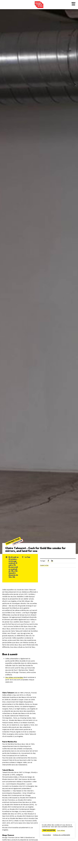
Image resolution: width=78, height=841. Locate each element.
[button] (73, 4)
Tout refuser (61, 830)
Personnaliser (47, 835)
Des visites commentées (14, 677)
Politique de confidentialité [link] (61, 835)
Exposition (17, 542)
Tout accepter (49, 830)
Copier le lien (44, 565)
